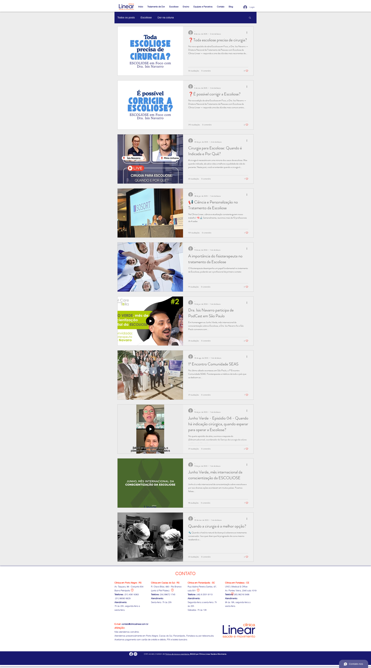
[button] (186, 7)
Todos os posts (126, 17)
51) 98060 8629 (123, 598)
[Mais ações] (248, 32)
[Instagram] (135, 654)
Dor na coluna (166, 17)
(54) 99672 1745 (167, 594)
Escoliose (146, 17)
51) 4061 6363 (132, 594)
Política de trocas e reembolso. (177, 654)
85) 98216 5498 (242, 594)
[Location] (132, 590)
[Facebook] (131, 654)
